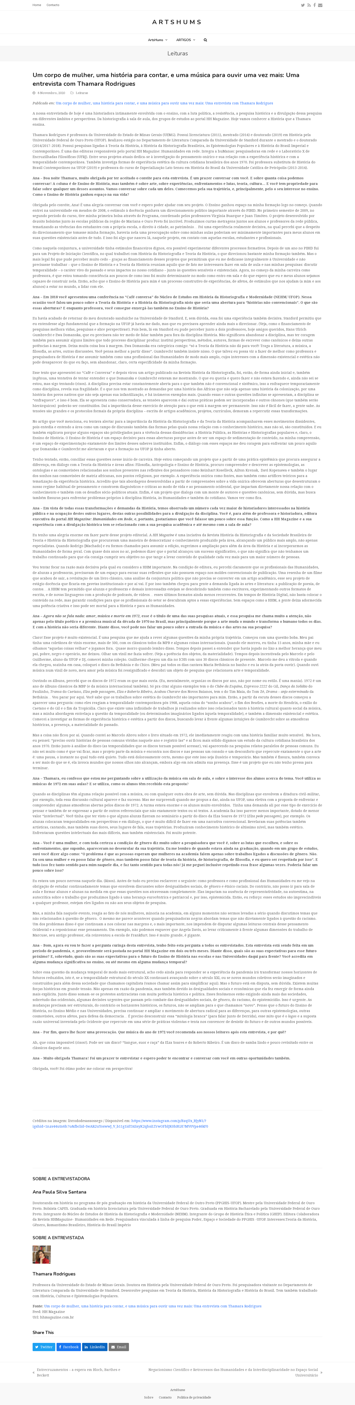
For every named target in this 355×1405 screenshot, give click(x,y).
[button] (205, 40)
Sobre (148, 1397)
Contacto (165, 1397)
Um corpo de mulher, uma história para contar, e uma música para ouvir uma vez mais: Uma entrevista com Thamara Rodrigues (164, 103)
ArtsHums (177, 22)
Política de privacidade (194, 1397)
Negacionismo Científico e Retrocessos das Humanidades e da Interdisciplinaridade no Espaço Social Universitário (226, 1373)
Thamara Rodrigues (54, 1274)
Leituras (82, 93)
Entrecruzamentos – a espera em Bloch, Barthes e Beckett (76, 1373)
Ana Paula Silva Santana (59, 1192)
